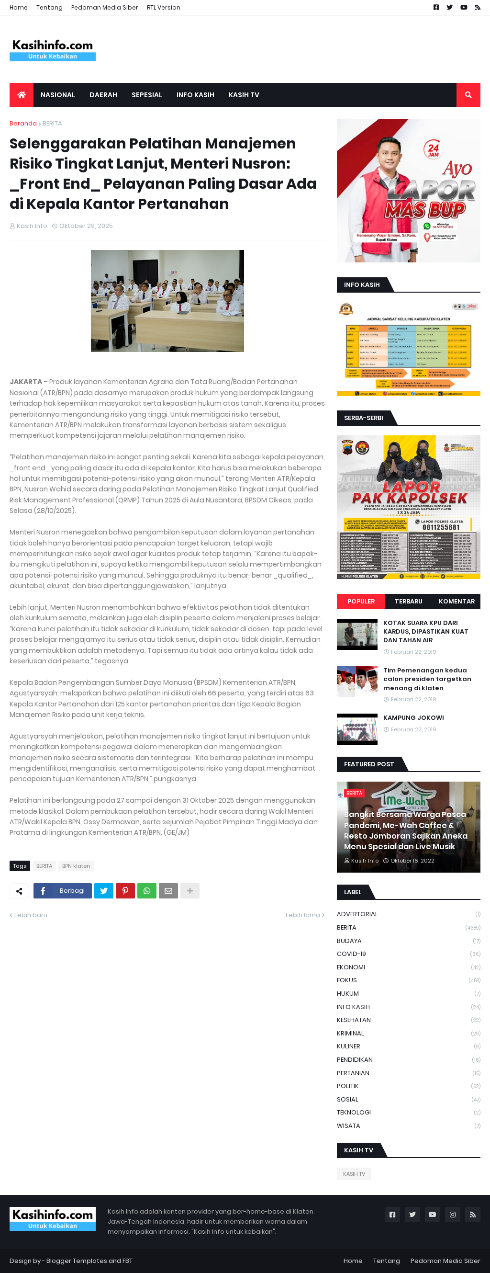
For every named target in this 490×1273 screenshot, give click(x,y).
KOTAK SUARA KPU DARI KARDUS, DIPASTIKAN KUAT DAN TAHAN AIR (425, 632)
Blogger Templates (76, 1260)
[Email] (168, 890)
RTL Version (163, 7)
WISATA (408, 1125)
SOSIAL (408, 1099)
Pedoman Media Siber (104, 7)
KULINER (408, 1046)
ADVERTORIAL (408, 914)
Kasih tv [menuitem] (244, 95)
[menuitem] (21, 95)
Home (19, 7)
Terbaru (409, 601)
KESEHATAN (408, 1019)
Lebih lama (303, 915)
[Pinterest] (125, 890)
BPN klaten (76, 866)
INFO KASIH (408, 1007)
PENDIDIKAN (408, 1059)
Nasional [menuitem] (58, 95)
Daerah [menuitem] (103, 95)
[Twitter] (103, 890)
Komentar (457, 601)
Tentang (49, 7)
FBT (127, 1260)
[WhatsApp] (146, 890)
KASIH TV (354, 1174)
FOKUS (408, 980)
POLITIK (408, 1086)
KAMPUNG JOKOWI (413, 718)
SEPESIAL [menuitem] (147, 95)
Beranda (23, 123)
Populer (361, 601)
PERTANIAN (408, 1073)
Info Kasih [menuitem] (195, 95)
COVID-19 (408, 953)
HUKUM (408, 993)
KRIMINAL (408, 1033)
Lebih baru (30, 915)
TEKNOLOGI (408, 1112)
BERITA (52, 123)
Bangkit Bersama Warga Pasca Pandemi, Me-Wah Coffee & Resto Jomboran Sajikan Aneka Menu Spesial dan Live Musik (406, 830)
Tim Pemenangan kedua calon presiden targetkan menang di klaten (427, 679)
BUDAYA (408, 940)
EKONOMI (408, 967)
